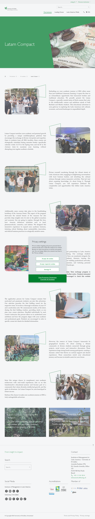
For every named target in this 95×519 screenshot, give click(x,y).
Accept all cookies (47, 259)
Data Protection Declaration (47, 277)
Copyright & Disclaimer (47, 279)
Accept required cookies (47, 264)
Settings (47, 269)
